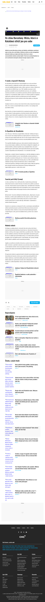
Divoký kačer (34, 566)
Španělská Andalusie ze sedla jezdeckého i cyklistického (25, 275)
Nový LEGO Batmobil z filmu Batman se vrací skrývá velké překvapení (26, 480)
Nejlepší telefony (20, 579)
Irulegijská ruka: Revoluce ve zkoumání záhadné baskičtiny (27, 124)
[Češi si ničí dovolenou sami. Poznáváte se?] (9, 355)
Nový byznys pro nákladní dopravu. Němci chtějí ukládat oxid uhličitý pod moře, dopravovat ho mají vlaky (27, 401)
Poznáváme (24, 1)
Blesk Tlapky (11, 546)
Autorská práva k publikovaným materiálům (13, 596)
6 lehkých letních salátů (21, 570)
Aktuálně (4, 554)
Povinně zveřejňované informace (31, 599)
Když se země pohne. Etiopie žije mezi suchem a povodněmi (26, 339)
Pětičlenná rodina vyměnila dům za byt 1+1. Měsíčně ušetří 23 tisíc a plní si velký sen (25, 492)
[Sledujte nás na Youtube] (26, 532)
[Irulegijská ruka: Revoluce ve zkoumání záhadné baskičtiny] (9, 125)
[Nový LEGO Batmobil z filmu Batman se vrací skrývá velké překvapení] (9, 483)
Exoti (33, 1)
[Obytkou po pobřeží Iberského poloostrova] (9, 219)
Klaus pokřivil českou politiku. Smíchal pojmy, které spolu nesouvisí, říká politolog (26, 365)
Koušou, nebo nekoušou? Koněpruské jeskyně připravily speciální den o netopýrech (26, 324)
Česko (19, 1)
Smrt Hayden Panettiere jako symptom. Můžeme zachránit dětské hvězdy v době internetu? (27, 467)
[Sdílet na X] (9, 303)
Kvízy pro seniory (5, 562)
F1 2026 (4, 584)
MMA (3, 577)
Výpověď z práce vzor (35, 565)
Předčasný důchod (35, 577)
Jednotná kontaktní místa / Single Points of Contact (16, 599)
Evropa (12, 7)
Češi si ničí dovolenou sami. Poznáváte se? (25, 354)
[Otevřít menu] (42, 2)
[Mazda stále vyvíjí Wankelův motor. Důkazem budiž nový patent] (9, 393)
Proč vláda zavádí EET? (35, 561)
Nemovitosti (8, 547)
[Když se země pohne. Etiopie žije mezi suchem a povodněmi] (9, 339)
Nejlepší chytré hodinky (21, 582)
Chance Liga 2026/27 (19, 549)
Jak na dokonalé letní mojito (22, 568)
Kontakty (13, 527)
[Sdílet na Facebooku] (6, 303)
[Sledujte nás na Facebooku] (19, 532)
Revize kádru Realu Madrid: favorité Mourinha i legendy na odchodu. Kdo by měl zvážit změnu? (26, 415)
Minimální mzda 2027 (35, 584)
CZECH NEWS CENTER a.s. (26, 592)
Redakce (18, 527)
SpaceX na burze (20, 577)
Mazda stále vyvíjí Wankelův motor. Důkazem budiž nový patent (26, 391)
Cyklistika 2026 (5, 587)
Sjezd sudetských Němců (36, 560)
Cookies (22, 597)
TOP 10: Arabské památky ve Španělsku (25, 172)
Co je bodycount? (5, 565)
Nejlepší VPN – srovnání (21, 584)
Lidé (11, 1)
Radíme (29, 1)
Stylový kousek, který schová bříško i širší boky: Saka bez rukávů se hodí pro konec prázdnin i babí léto (27, 379)
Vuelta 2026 (26, 549)
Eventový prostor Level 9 (10, 549)
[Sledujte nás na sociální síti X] (24, 532)
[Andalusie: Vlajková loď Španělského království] (9, 269)
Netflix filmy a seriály (20, 585)
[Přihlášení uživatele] (39, 2)
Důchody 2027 (34, 582)
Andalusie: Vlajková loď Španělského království (27, 268)
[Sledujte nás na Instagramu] (21, 532)
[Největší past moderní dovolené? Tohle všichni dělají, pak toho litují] (9, 431)
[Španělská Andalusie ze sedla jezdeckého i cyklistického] (9, 276)
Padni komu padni (35, 563)
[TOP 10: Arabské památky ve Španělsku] (9, 173)
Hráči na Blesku (18, 546)
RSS (28, 527)
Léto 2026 (19, 554)
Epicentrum (4, 557)
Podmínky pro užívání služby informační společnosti (29, 596)
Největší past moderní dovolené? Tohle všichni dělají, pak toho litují (26, 428)
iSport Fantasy (23, 546)
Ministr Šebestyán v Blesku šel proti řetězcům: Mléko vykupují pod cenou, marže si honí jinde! (26, 440)
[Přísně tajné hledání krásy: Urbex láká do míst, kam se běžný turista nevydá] (9, 318)
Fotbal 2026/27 (5, 579)
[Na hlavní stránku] (6, 2)
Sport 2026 (5, 574)
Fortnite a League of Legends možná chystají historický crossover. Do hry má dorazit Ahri (26, 454)
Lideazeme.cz (3, 7)
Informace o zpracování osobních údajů (13, 597)
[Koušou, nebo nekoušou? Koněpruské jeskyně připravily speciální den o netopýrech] (9, 325)
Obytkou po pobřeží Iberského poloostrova (25, 218)
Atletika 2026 (5, 585)
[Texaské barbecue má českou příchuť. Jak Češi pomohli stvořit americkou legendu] (9, 332)
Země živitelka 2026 (35, 585)
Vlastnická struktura (34, 597)
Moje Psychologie (6, 546)
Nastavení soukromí (27, 597)
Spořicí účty (34, 579)
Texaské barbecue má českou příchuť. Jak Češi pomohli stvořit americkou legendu (26, 331)
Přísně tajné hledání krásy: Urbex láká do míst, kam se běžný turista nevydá (26, 317)
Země (15, 1)
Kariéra (32, 527)
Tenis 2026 (4, 582)
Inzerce (23, 527)
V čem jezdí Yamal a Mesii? (7, 560)
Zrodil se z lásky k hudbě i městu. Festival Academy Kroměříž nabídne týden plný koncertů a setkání (27, 346)
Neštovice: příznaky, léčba (7, 559)
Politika (33, 554)
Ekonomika (34, 574)
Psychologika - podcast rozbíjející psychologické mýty (20, 547)
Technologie (19, 574)
